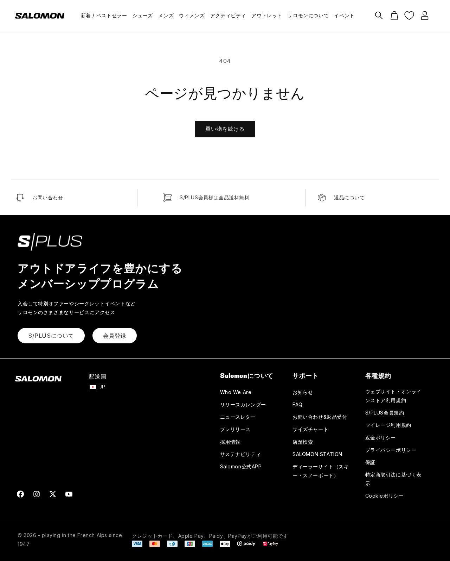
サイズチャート (310, 429)
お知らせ (302, 392)
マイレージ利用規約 (388, 425)
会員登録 (114, 335)
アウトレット (266, 15)
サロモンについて (308, 15)
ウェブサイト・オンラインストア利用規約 (393, 395)
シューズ (143, 15)
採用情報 (230, 442)
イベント (344, 15)
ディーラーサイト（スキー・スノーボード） (320, 470)
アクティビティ (228, 15)
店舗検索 (302, 442)
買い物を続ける (225, 128)
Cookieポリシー (384, 496)
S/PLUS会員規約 (384, 413)
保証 (370, 462)
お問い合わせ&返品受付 (319, 417)
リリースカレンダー (243, 404)
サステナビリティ (240, 454)
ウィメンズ (192, 15)
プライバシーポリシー (391, 450)
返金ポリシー (380, 438)
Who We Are (236, 392)
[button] (379, 15)
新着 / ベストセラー (104, 15)
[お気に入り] (409, 15)
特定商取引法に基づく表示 (393, 479)
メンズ (166, 15)
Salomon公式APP (241, 466)
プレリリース (235, 429)
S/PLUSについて (51, 335)
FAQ (297, 404)
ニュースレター (238, 417)
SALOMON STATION (317, 454)
